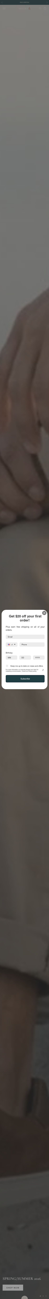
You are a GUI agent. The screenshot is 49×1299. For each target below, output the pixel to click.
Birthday (9, 652)
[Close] (44, 613)
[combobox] (12, 644)
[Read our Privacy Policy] (43, 669)
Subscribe (25, 678)
